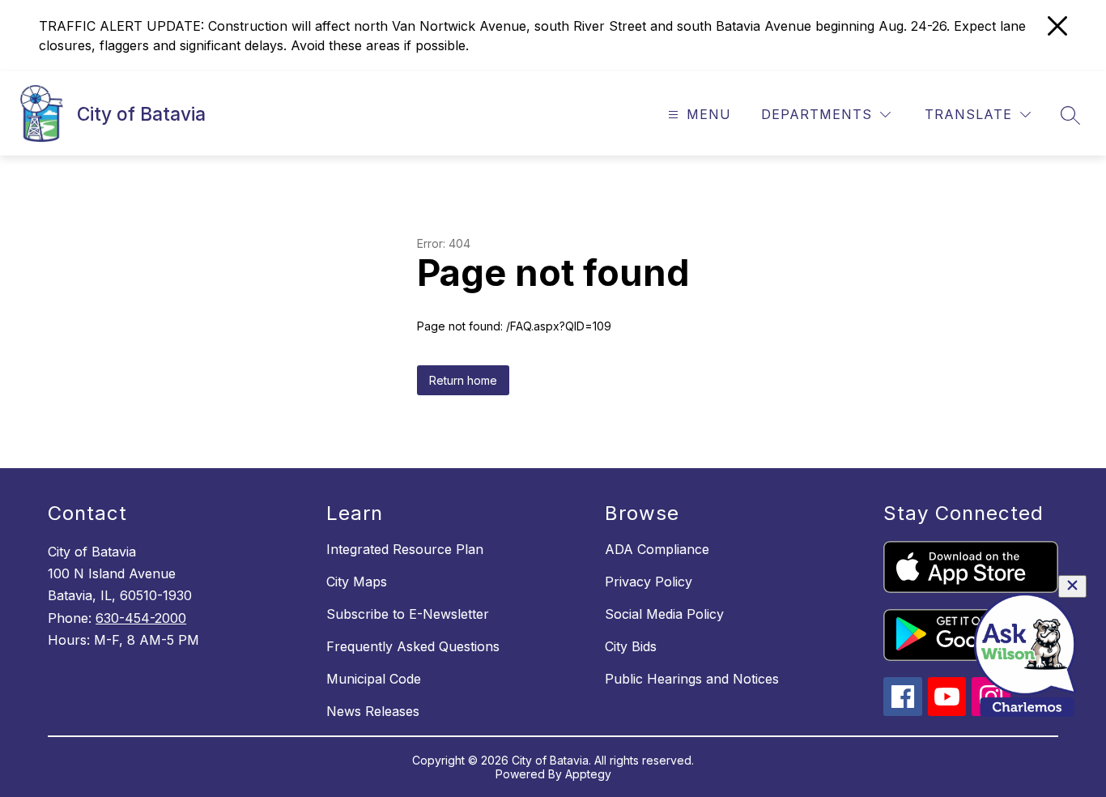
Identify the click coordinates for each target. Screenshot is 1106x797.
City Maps (356, 581)
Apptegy (588, 774)
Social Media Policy (664, 614)
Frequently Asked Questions (413, 646)
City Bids (631, 646)
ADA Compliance (657, 549)
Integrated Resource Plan (404, 549)
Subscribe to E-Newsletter (407, 614)
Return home (463, 380)
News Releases (372, 711)
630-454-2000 (141, 618)
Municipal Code (373, 679)
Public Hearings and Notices (692, 679)
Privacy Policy (648, 581)
